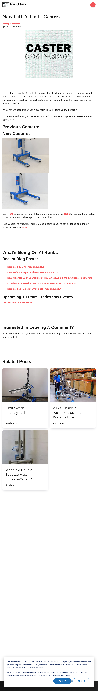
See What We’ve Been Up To (17, 302)
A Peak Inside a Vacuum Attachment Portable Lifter (69, 412)
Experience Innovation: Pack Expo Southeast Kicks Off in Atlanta (42, 283)
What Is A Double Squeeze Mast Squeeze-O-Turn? (19, 474)
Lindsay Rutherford (11, 23)
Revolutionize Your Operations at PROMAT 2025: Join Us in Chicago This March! (49, 277)
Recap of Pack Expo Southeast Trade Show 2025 (32, 272)
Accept (62, 681)
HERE (10, 213)
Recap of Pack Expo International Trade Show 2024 (34, 288)
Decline (81, 681)
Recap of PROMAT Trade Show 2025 (25, 266)
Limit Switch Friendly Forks (16, 410)
